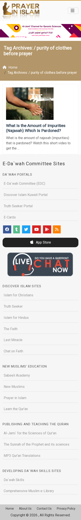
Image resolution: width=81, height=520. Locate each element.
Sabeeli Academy (17, 375)
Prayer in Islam (15, 398)
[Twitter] (26, 229)
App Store (43, 242)
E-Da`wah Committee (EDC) (24, 183)
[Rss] (57, 229)
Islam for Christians (18, 295)
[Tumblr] (16, 229)
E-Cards (10, 217)
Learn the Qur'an (16, 409)
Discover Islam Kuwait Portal (26, 195)
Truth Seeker (13, 306)
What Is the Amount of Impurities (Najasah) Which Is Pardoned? (35, 128)
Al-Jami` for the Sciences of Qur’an (30, 433)
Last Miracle (13, 340)
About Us (25, 508)
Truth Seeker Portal (18, 206)
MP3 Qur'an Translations (22, 456)
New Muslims (14, 387)
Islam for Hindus (16, 318)
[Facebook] (7, 229)
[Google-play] (47, 229)
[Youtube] (36, 229)
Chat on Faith (13, 351)
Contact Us (44, 508)
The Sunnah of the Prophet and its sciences (36, 444)
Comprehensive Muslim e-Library (29, 491)
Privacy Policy (66, 508)
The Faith (10, 329)
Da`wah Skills (14, 480)
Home (10, 508)
